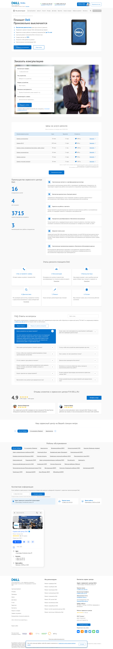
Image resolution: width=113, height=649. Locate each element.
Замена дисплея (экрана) (23, 161)
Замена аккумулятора (22, 152)
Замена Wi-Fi (20, 143)
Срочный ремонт (31, 10)
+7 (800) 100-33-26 (60, 3)
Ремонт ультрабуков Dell (51, 606)
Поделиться (78, 631)
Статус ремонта (97, 10)
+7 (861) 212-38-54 (47, 3)
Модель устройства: (22, 82)
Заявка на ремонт (77, 10)
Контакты (85, 10)
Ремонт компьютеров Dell (52, 593)
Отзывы (49, 10)
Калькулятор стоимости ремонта (20, 616)
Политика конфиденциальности (56, 639)
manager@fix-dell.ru (82, 601)
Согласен (82, 644)
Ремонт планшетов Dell (51, 596)
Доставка (54, 10)
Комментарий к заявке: (23, 96)
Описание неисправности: (24, 89)
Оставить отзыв (94, 397)
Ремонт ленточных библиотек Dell (54, 612)
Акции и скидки (67, 10)
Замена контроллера (22, 138)
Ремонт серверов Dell (50, 583)
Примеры (14, 594)
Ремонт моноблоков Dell (51, 602)
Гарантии (60, 10)
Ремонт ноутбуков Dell (51, 586)
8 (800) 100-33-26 (82, 593)
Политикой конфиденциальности (43, 496)
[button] (15, 431)
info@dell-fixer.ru (81, 597)
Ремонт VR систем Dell (51, 599)
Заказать (92, 138)
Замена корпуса (21, 157)
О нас (43, 10)
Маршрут (18, 541)
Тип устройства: (21, 75)
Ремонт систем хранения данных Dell (55, 609)
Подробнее (56, 281)
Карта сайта (15, 626)
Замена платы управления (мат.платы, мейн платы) (30, 148)
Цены (38, 10)
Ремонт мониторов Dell (51, 590)
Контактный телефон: (23, 68)
